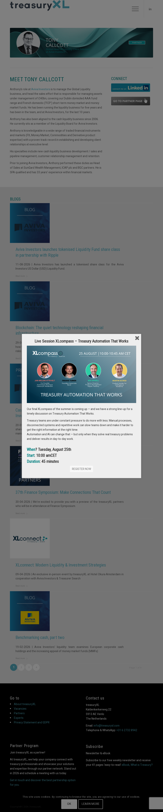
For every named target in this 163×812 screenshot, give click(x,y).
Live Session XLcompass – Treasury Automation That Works (81, 341)
